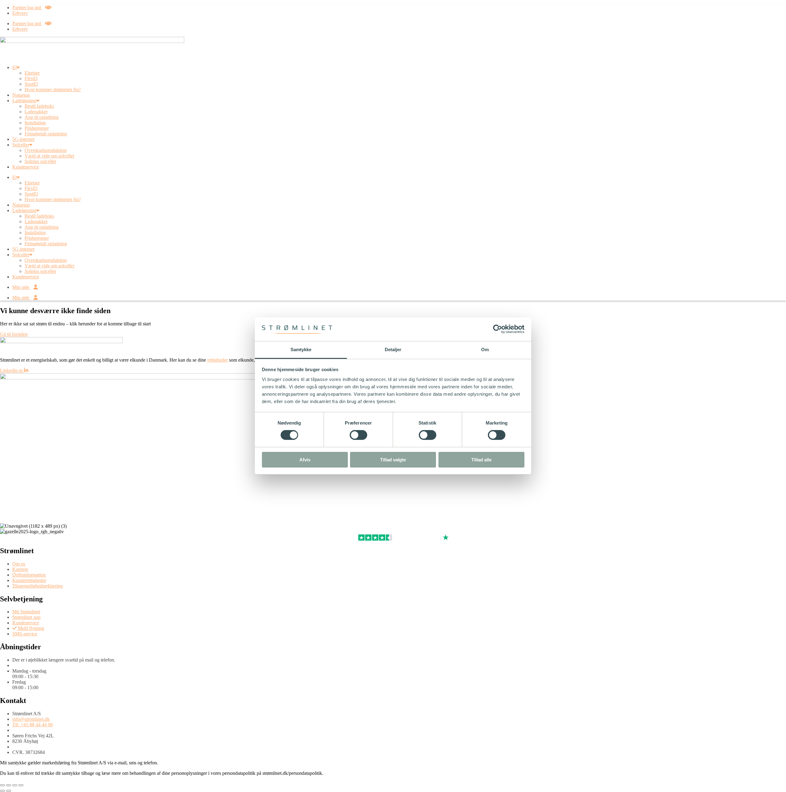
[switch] (358, 435)
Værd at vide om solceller (49, 155)
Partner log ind (27, 7)
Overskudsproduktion (46, 150)
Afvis (304, 459)
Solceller (20, 144)
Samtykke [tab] (301, 349)
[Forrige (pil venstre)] (2, 791)
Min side (21, 287)
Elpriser (32, 73)
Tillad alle (481, 459)
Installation (35, 122)
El (14, 67)
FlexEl (31, 78)
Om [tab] (485, 349)
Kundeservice (25, 166)
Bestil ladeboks (39, 106)
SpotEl (31, 84)
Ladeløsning (24, 100)
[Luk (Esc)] (20, 785)
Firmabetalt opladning (46, 133)
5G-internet (23, 139)
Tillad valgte (393, 459)
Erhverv (20, 13)
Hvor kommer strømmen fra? (53, 89)
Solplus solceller (40, 161)
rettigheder (217, 360)
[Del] (14, 785)
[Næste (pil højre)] (8, 791)
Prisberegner (37, 128)
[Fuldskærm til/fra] (8, 785)
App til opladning (42, 117)
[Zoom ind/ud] (2, 785)
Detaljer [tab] (393, 349)
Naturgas (21, 95)
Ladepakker (36, 111)
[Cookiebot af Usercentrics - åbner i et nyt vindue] (497, 329)
